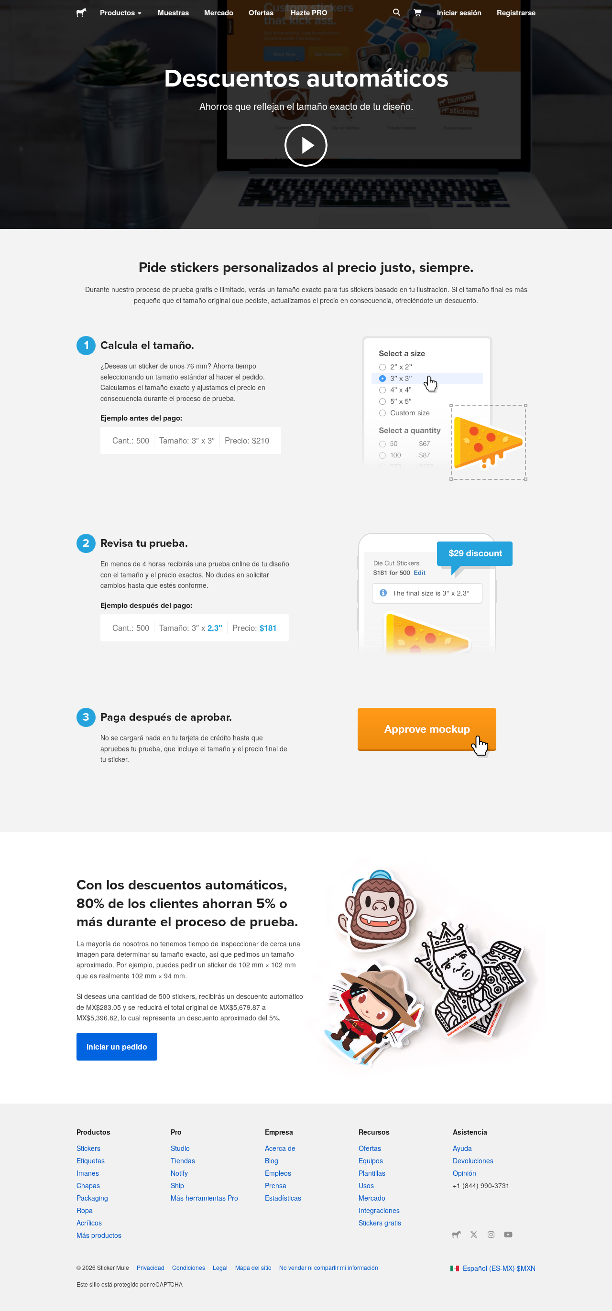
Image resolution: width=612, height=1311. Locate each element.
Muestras (173, 12)
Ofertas (261, 12)
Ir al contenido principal (7, 7)
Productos (117, 12)
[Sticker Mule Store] (456, 1234)
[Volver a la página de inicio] (81, 12)
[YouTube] (508, 1234)
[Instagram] (491, 1234)
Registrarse (516, 12)
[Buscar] (395, 12)
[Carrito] (418, 12)
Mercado (218, 12)
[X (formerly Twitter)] (474, 1234)
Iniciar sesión (459, 12)
